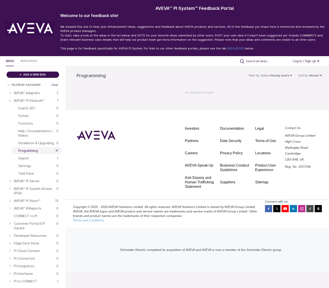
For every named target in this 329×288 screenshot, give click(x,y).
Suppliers (227, 182)
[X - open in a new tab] (276, 208)
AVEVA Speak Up (199, 165)
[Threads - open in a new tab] (318, 208)
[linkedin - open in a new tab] (293, 208)
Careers (191, 153)
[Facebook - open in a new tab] (268, 208)
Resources (29, 61)
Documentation (232, 128)
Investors (192, 128)
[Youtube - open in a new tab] (285, 208)
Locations (263, 153)
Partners (191, 141)
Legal (259, 128)
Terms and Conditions (88, 220)
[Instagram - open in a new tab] (301, 208)
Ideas (10, 61)
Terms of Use (265, 141)
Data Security (230, 141)
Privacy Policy (231, 153)
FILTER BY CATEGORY (26, 85)
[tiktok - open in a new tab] (310, 208)
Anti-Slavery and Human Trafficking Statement (199, 182)
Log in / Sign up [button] (305, 61)
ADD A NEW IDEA (34, 74)
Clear (54, 85)
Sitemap (261, 182)
